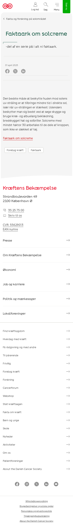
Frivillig (7, 363)
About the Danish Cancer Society (22, 468)
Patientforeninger (13, 460)
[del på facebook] (7, 71)
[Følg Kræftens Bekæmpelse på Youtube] (56, 484)
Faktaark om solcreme (18, 138)
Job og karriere (14, 284)
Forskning (8, 379)
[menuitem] (35, 6)
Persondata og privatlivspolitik (36, 511)
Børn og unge (11, 420)
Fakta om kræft (12, 412)
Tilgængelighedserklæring (36, 516)
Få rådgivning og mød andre (19, 347)
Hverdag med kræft (14, 339)
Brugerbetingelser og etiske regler (37, 506)
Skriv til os (15, 215)
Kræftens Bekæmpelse (30, 188)
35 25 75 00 (16, 210)
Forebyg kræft (15, 150)
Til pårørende (10, 355)
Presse (7, 240)
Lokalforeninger (14, 313)
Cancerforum (10, 387)
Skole (6, 428)
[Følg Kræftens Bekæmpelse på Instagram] (27, 484)
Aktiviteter (9, 444)
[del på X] (15, 71)
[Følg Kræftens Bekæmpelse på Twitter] (36, 484)
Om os (6, 452)
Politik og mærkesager (19, 298)
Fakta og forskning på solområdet (26, 18)
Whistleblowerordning (37, 501)
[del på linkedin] (23, 71)
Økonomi (9, 269)
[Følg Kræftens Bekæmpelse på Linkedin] (46, 484)
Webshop (8, 395)
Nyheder (8, 436)
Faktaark (36, 150)
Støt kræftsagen (12, 403)
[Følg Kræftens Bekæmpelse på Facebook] (17, 484)
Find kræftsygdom (14, 330)
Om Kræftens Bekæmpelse (22, 255)
